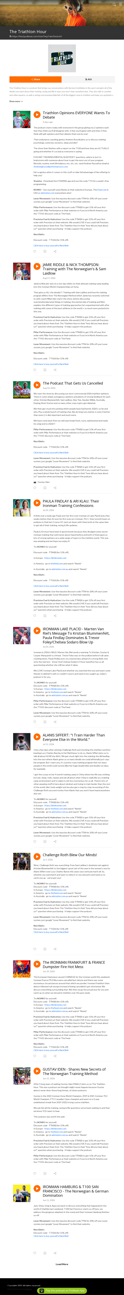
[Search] (114, 4)
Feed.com (101, 189)
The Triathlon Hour (28, 31)
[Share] (55, 251)
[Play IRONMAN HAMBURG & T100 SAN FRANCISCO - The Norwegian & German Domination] (37, 1188)
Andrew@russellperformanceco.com (51, 166)
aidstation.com (48, 193)
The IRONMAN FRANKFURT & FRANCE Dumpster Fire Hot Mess (74, 964)
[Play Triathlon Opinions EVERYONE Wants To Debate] (37, 114)
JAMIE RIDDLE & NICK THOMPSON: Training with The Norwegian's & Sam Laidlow (74, 269)
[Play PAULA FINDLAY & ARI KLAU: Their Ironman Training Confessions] (37, 502)
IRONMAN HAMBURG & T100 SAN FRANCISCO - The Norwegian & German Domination (76, 1191)
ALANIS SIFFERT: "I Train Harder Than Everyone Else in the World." (74, 737)
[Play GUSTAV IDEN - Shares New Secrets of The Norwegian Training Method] (37, 1071)
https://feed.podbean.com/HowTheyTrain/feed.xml (37, 36)
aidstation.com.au (60, 569)
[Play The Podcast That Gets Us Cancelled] (37, 385)
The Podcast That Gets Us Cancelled (73, 383)
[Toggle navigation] (120, 4)
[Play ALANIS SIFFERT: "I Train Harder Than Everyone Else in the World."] (37, 736)
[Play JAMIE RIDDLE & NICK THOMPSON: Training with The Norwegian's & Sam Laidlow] (37, 266)
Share (37, 79)
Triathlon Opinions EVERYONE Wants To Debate (76, 115)
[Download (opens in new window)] (45, 251)
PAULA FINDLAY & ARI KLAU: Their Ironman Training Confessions (71, 503)
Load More (62, 1264)
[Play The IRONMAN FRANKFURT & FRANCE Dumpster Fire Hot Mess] (37, 964)
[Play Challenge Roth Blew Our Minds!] (37, 856)
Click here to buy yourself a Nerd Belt (51, 245)
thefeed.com (57, 563)
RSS (90, 79)
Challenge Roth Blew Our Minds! (70, 855)
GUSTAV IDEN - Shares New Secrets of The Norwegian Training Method (74, 1071)
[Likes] (35, 251)
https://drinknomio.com (55, 558)
